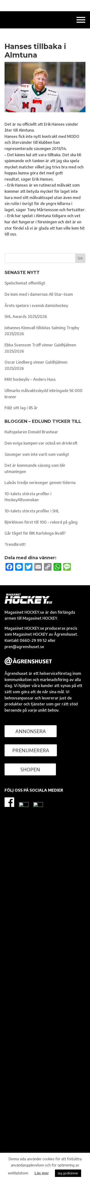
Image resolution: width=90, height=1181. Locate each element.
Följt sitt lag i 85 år (21, 407)
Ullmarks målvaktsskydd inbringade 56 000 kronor (44, 393)
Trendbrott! (15, 544)
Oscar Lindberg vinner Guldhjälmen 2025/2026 (36, 365)
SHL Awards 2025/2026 (26, 316)
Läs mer (42, 1173)
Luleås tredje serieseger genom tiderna (40, 482)
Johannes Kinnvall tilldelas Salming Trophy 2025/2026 (42, 330)
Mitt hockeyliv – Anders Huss (30, 379)
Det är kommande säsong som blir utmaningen (35, 468)
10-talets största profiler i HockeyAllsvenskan (28, 496)
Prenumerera (30, 750)
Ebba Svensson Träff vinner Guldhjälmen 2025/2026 (40, 348)
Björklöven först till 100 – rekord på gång (41, 522)
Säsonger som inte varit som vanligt (37, 454)
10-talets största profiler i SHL (32, 511)
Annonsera (30, 731)
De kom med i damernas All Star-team (39, 294)
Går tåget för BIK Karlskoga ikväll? (35, 533)
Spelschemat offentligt (25, 283)
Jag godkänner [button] (68, 1173)
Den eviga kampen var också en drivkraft (41, 443)
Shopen (30, 769)
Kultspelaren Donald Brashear (31, 431)
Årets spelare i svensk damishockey (36, 305)
